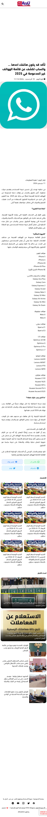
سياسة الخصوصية (38, 798)
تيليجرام (33, 468)
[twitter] (29, 803)
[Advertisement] (23, 32)
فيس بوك (11, 461)
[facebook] (34, 803)
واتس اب (33, 461)
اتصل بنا (5, 798)
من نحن (11, 798)
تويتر (11, 468)
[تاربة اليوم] (24, 3)
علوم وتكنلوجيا (41, 59)
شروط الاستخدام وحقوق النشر (23, 798)
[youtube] (18, 803)
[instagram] (23, 803)
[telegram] (13, 803)
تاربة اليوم (39, 79)
